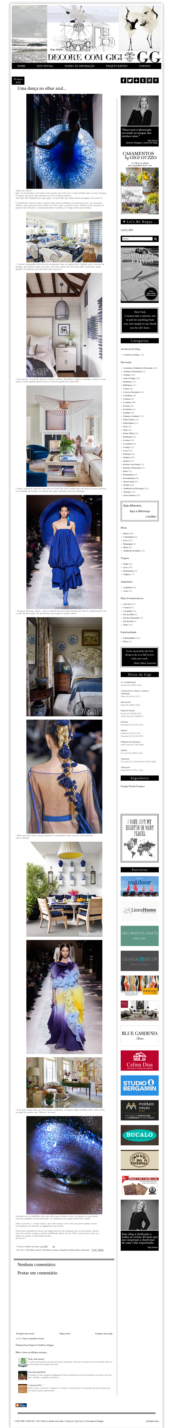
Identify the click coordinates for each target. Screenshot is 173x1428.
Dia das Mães (128, 614)
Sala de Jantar (128, 482)
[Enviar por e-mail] (92, 1250)
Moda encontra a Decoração (79, 1250)
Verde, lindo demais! (36, 1359)
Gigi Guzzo (79, 1421)
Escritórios (127, 409)
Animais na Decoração (132, 371)
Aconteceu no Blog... (131, 355)
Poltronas (127, 454)
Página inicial (64, 1334)
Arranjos (126, 375)
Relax (125, 471)
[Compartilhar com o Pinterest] (102, 1250)
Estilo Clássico (129, 420)
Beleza (126, 533)
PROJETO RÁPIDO (117, 65)
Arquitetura (127, 587)
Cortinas (55, 1250)
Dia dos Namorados (131, 618)
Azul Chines (30, 1250)
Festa (125, 426)
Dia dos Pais (128, 621)
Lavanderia (127, 444)
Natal (125, 625)
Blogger (100, 1421)
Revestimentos (129, 478)
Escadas (126, 406)
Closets (126, 389)
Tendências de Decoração (133, 488)
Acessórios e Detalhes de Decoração (137, 368)
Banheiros (127, 382)
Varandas (127, 492)
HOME (21, 65)
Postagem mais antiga (103, 1334)
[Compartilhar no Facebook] (100, 1250)
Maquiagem (128, 544)
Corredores (127, 395)
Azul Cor (38, 1250)
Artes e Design (129, 378)
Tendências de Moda (131, 551)
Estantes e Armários (131, 416)
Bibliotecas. (128, 385)
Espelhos (126, 413)
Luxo (125, 451)
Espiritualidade (129, 638)
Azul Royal (47, 1250)
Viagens (126, 574)
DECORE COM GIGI (25, 1421)
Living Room (63, 1250)
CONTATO (144, 65)
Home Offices (128, 433)
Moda (125, 547)
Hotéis (125, 564)
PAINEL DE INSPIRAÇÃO (80, 65)
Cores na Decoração (131, 392)
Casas (125, 591)
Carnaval (126, 607)
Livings (126, 447)
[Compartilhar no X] (97, 1250)
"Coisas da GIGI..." (36, 1385)
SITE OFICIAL (45, 65)
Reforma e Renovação (132, 468)
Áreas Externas (129, 495)
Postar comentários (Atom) (33, 1338)
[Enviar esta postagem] (53, 1247)
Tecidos (126, 485)
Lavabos (126, 440)
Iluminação (127, 437)
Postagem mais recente (25, 1334)
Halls (125, 430)
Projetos (126, 457)
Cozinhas (127, 402)
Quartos (126, 461)
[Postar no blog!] (95, 1250)
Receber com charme (131, 464)
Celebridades (128, 537)
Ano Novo (127, 604)
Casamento (127, 611)
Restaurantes (128, 475)
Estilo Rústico (128, 423)
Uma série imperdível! (37, 1372)
